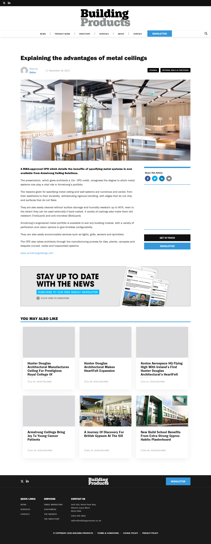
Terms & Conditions (108, 533)
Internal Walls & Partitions (175, 70)
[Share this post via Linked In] (162, 178)
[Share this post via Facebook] (147, 178)
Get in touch (167, 237)
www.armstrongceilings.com (37, 253)
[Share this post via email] (169, 178)
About (121, 33)
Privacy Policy (150, 533)
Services (104, 33)
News (43, 33)
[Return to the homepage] (105, 17)
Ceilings (153, 70)
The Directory (51, 518)
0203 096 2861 (78, 515)
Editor (33, 72)
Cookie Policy (130, 533)
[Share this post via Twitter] (155, 178)
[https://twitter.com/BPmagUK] (4, 3)
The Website (50, 514)
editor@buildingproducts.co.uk (86, 520)
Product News (62, 33)
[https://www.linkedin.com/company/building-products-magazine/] (9, 3)
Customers (50, 509)
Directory (84, 33)
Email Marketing (53, 504)
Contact (137, 33)
